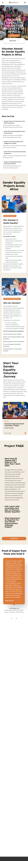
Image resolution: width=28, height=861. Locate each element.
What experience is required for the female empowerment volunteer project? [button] (12, 522)
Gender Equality (9, 428)
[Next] (16, 618)
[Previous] (11, 618)
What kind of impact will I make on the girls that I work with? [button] (12, 462)
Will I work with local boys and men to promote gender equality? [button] (12, 509)
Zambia (6, 421)
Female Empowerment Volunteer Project (14, 425)
